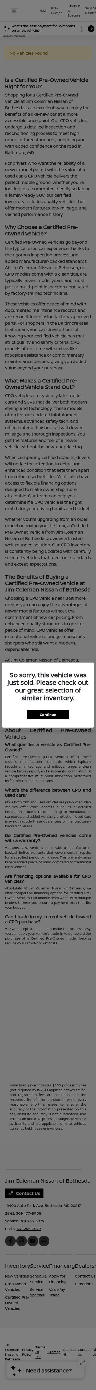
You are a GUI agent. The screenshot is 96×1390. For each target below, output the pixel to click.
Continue (48, 714)
